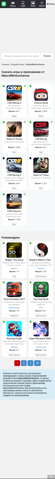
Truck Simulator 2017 (14, 299)
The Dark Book (41, 299)
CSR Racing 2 (14, 103)
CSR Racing (41, 139)
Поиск (47, 55)
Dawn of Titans (14, 139)
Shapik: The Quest (14, 260)
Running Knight (14, 338)
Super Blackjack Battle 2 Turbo (41, 338)
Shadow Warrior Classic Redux (41, 260)
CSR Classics (14, 211)
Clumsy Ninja (41, 103)
